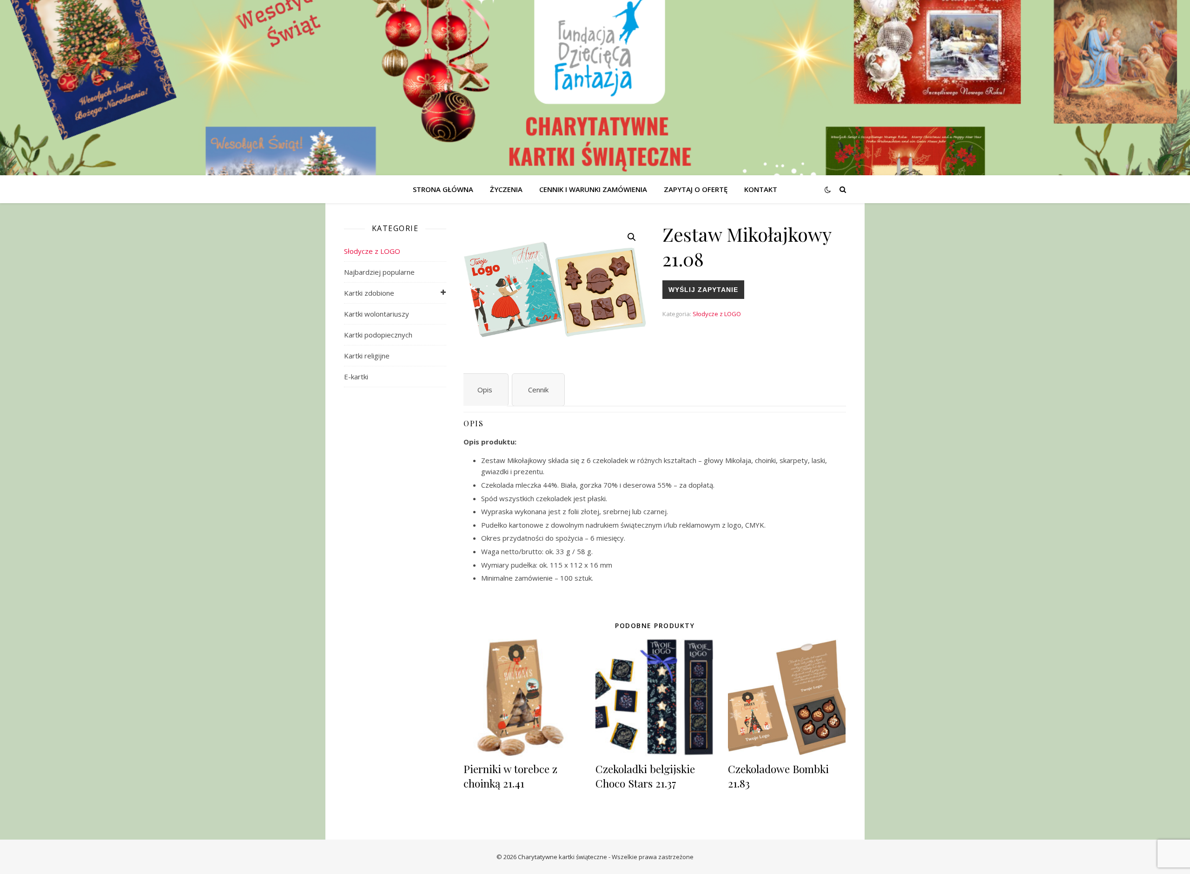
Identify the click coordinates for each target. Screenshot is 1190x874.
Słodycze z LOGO (372, 251)
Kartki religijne (367, 355)
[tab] (485, 389)
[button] (631, 237)
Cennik (538, 389)
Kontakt (760, 189)
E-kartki (356, 376)
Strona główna (443, 189)
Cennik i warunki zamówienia (593, 189)
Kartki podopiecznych (378, 334)
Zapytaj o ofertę (695, 189)
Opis (484, 389)
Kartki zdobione (369, 293)
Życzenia (506, 189)
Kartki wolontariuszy (376, 313)
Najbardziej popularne (379, 272)
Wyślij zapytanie (703, 289)
